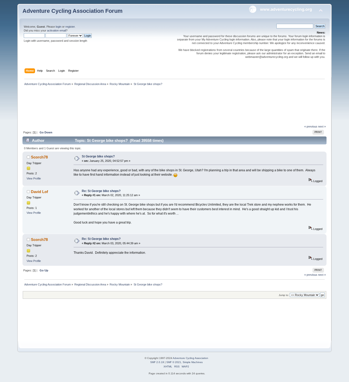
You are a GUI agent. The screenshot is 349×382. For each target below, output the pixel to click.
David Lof (39, 191)
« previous (310, 126)
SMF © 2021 (173, 362)
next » (322, 126)
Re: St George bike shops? (101, 191)
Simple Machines (193, 362)
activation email (56, 30)
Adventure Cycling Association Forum (72, 11)
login (58, 26)
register (70, 26)
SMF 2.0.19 (157, 362)
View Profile (34, 178)
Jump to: (284, 295)
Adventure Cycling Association (190, 358)
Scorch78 (39, 157)
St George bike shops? (98, 156)
